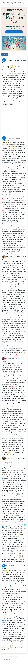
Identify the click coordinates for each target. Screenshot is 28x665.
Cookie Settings (19, 662)
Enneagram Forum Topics (10, 656)
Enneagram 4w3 (6, 660)
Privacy (10, 662)
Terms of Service (14, 662)
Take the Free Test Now (14, 32)
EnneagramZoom (6, 662)
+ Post (5, 54)
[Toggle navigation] (23, 2)
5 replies (5, 104)
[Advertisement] (14, 119)
